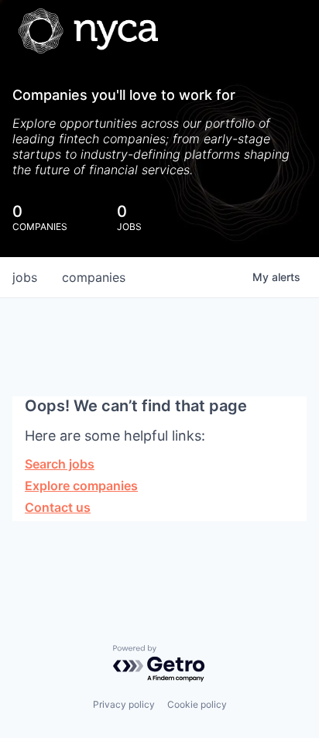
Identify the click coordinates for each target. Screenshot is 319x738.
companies (93, 277)
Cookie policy (197, 704)
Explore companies (81, 485)
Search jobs (59, 464)
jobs (24, 277)
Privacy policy (124, 704)
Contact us (58, 507)
